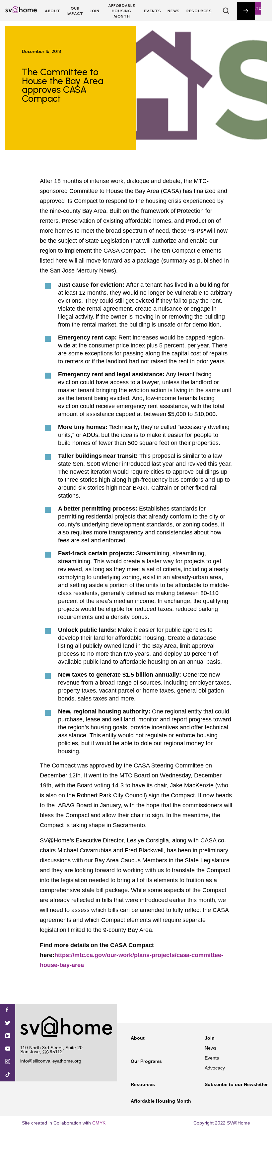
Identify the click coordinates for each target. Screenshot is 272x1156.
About (52, 11)
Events (152, 11)
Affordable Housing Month (121, 11)
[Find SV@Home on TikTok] (7, 1075)
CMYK (98, 1123)
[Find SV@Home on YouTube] (7, 1049)
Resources (199, 11)
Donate (252, 8)
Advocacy (215, 1067)
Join (210, 1038)
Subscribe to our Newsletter (236, 1084)
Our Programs (146, 1061)
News (174, 11)
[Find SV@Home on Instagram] (7, 1062)
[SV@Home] (21, 11)
